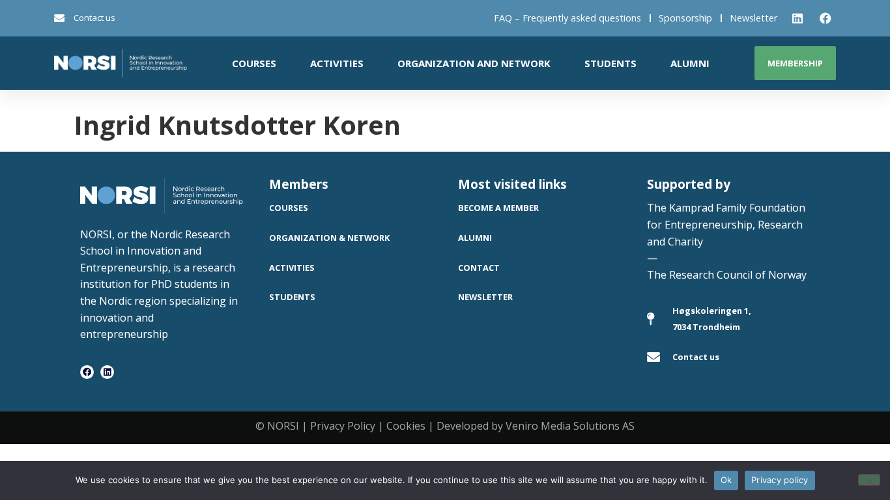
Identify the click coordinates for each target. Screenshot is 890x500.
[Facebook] (87, 372)
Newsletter (753, 18)
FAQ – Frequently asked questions (567, 18)
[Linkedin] (107, 372)
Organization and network (474, 63)
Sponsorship (685, 18)
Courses (254, 63)
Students (610, 63)
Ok (726, 480)
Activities (337, 63)
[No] (869, 480)
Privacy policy (780, 480)
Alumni (690, 63)
